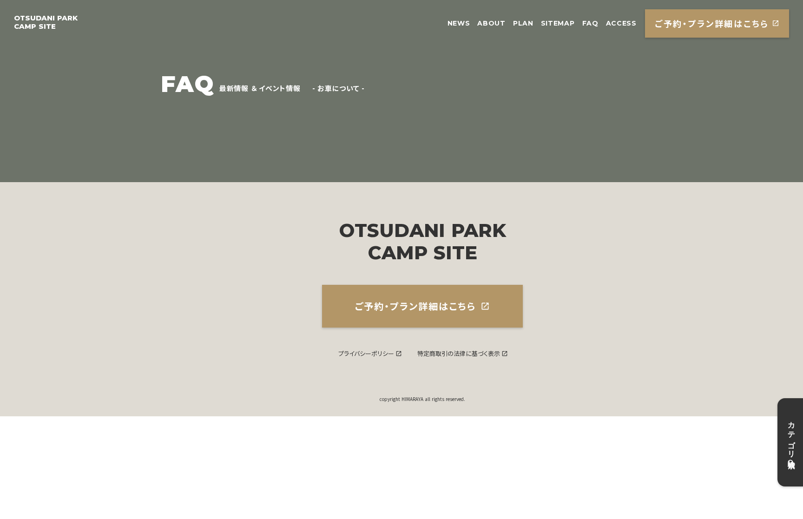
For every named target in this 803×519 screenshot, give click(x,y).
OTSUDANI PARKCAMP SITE (46, 22)
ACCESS (621, 23)
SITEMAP (558, 23)
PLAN (523, 23)
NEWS (459, 23)
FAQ (590, 23)
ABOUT (491, 23)
